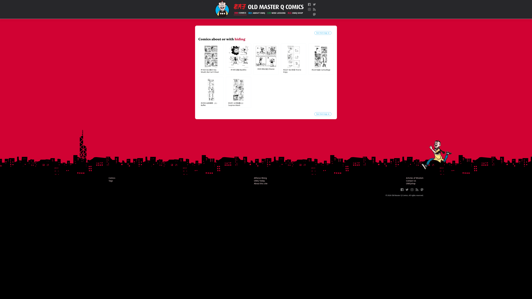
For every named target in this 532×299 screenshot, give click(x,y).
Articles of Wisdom (414, 178)
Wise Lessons (276, 13)
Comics (240, 12)
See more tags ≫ (323, 33)
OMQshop (410, 183)
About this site (260, 183)
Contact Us (411, 180)
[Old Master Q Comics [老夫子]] (222, 9)
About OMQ (256, 13)
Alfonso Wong (260, 178)
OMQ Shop (295, 13)
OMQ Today (259, 180)
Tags (111, 180)
